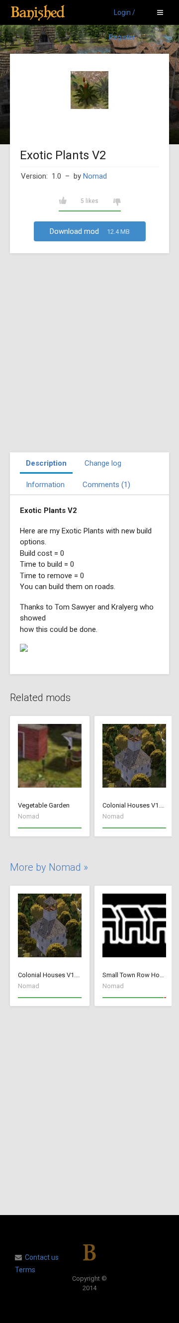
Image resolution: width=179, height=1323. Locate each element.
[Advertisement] (89, 352)
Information (45, 484)
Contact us (42, 1257)
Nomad (95, 176)
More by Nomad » (49, 867)
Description (46, 463)
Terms (25, 1270)
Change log (103, 463)
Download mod (90, 231)
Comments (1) (106, 484)
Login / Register (122, 16)
